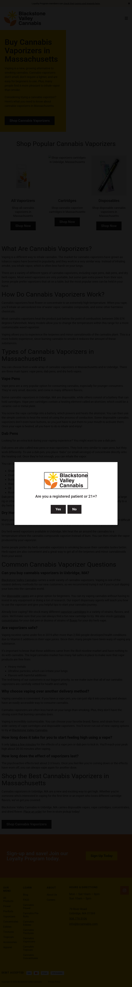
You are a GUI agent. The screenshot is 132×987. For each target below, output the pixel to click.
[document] (66, 493)
